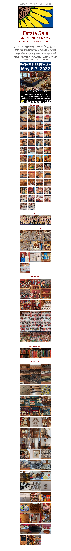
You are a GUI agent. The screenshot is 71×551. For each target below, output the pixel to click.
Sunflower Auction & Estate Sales (35, 4)
